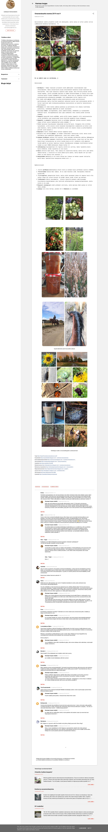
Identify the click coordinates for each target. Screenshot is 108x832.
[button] (93, 14)
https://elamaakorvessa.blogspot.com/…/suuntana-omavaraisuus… (56, 465)
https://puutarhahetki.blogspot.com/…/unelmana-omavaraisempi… (55, 457)
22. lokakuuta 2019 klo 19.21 (58, 557)
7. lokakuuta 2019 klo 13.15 (63, 545)
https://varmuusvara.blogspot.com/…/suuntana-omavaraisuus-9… (62, 459)
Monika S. (43, 651)
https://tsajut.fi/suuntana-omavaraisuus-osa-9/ (47, 456)
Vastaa (42, 511)
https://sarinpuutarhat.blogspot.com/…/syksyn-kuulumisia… (54, 461)
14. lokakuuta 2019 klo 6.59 (56, 687)
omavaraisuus (45, 486)
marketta (43, 566)
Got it (89, 828)
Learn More (82, 828)
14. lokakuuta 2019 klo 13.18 (53, 703)
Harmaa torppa (41, 3)
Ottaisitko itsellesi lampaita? (43, 772)
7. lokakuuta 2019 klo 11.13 (49, 492)
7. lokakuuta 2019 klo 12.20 (53, 539)
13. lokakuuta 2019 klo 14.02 (52, 665)
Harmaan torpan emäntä (51, 501)
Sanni (42, 580)
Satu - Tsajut (44, 539)
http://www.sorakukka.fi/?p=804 (46, 463)
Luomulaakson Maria (46, 626)
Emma (42, 492)
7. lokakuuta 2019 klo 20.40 (51, 566)
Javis (42, 515)
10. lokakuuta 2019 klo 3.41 (49, 609)
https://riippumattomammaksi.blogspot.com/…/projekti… (57, 468)
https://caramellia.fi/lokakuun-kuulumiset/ (48, 474)
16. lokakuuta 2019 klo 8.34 (63, 693)
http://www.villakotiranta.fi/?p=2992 (48, 472)
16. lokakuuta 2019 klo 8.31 (63, 640)
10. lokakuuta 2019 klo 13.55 (64, 615)
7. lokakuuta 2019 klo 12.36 (63, 524)
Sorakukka (43, 665)
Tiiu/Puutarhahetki (45, 687)
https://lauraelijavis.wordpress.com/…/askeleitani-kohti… (53, 470)
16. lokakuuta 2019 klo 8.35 (63, 710)
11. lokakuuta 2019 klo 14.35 (57, 626)
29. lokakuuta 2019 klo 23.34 (52, 721)
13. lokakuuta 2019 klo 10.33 (52, 651)
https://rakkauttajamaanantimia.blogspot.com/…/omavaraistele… (60, 467)
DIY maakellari (39, 806)
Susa (42, 609)
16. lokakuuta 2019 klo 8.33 (63, 672)
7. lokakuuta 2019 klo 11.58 (49, 514)
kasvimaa (37, 486)
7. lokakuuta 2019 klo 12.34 (63, 501)
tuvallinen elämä (54, 486)
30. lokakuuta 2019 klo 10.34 (64, 725)
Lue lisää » (91, 784)
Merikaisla (43, 721)
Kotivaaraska (44, 703)
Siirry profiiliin (10, 30)
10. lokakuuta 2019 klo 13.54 (64, 593)
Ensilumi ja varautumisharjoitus (44, 789)
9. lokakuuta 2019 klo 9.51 (49, 580)
